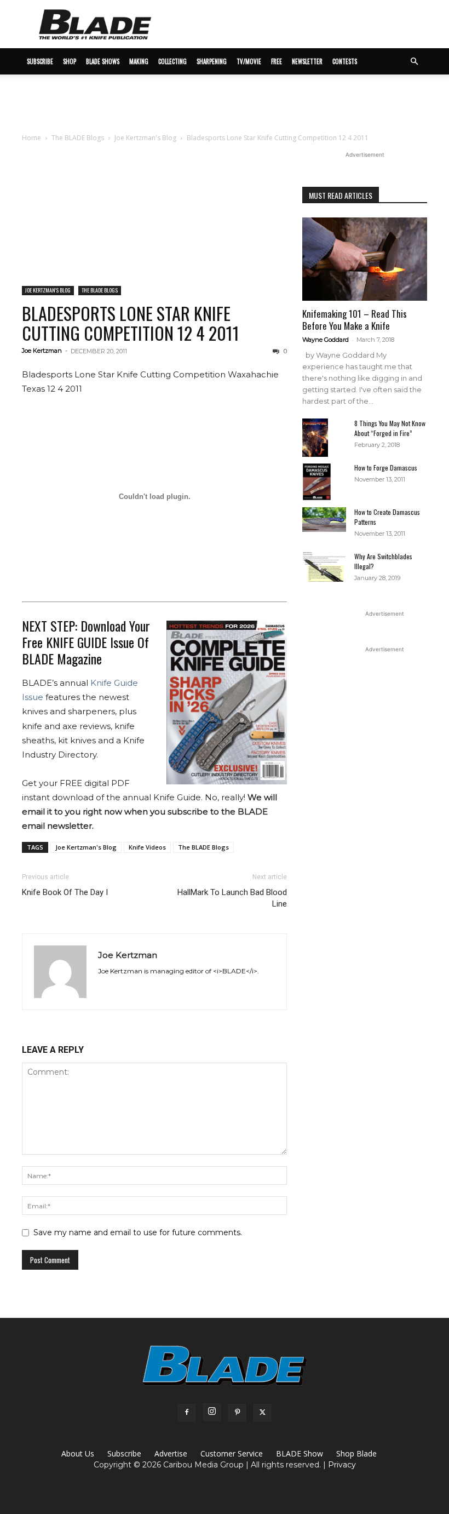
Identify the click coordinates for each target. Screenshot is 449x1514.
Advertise (170, 1453)
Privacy (342, 1465)
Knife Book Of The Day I (65, 892)
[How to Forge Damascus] (324, 482)
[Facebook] (186, 1412)
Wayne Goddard (325, 339)
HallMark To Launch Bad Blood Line (232, 898)
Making (138, 61)
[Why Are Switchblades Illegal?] (324, 567)
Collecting (172, 61)
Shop (69, 61)
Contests (344, 61)
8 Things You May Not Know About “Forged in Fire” (389, 428)
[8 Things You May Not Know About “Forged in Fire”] (324, 437)
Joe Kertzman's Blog (145, 137)
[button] (414, 61)
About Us (77, 1453)
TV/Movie (249, 61)
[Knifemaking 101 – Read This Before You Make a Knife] (364, 259)
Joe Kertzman (42, 350)
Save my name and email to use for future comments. (137, 1232)
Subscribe (124, 1453)
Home (31, 137)
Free (276, 61)
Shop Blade (356, 1453)
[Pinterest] (237, 1412)
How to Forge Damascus (385, 467)
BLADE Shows (102, 61)
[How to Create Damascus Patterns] (324, 519)
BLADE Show (299, 1453)
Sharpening (212, 61)
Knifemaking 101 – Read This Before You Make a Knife (354, 319)
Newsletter (307, 61)
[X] (262, 1412)
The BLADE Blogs (77, 137)
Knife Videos (147, 847)
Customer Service (231, 1453)
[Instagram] (212, 1412)
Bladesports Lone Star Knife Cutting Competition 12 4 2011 (130, 323)
